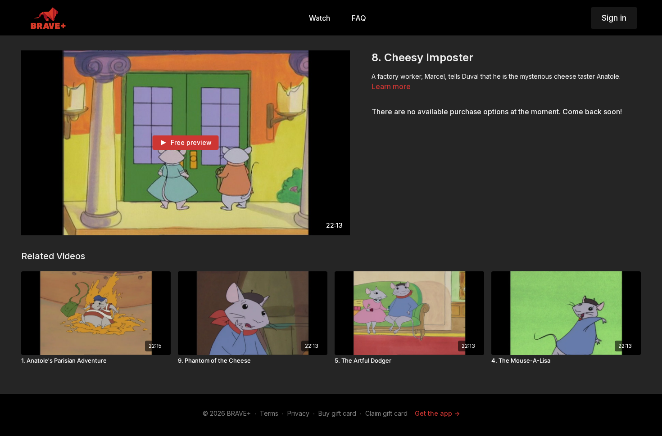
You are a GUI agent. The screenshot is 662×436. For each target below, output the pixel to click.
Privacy (298, 413)
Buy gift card (337, 413)
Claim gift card (386, 413)
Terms (269, 413)
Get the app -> (437, 413)
